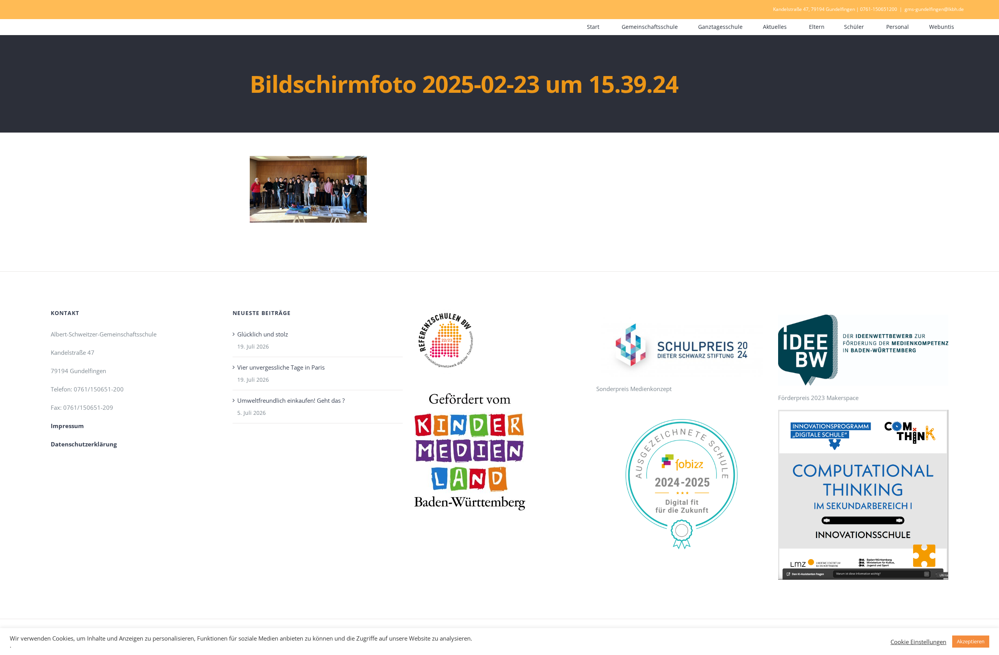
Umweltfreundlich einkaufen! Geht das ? (291, 400)
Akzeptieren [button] (971, 641)
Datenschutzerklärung (84, 444)
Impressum (67, 426)
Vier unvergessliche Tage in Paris (281, 367)
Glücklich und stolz (262, 334)
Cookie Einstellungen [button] (918, 641)
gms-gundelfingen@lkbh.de (934, 9)
